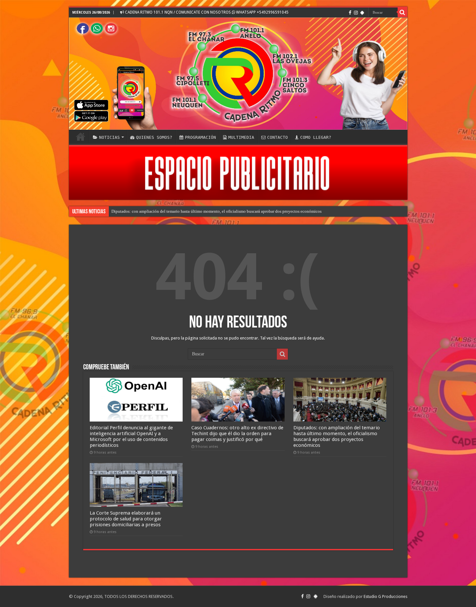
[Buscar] (402, 12)
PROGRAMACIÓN (200, 137)
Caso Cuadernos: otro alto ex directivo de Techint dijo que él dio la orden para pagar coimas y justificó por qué (237, 433)
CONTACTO (277, 137)
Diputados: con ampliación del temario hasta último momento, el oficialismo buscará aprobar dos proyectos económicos (216, 211)
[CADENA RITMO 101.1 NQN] (238, 74)
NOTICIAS (109, 137)
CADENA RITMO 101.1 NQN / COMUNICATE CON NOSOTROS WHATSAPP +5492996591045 (206, 12)
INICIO (80, 136)
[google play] (362, 13)
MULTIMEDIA (241, 137)
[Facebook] (350, 13)
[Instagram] (355, 13)
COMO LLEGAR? (315, 137)
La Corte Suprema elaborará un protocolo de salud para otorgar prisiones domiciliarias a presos (126, 519)
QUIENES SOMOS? (154, 137)
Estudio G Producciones (385, 596)
